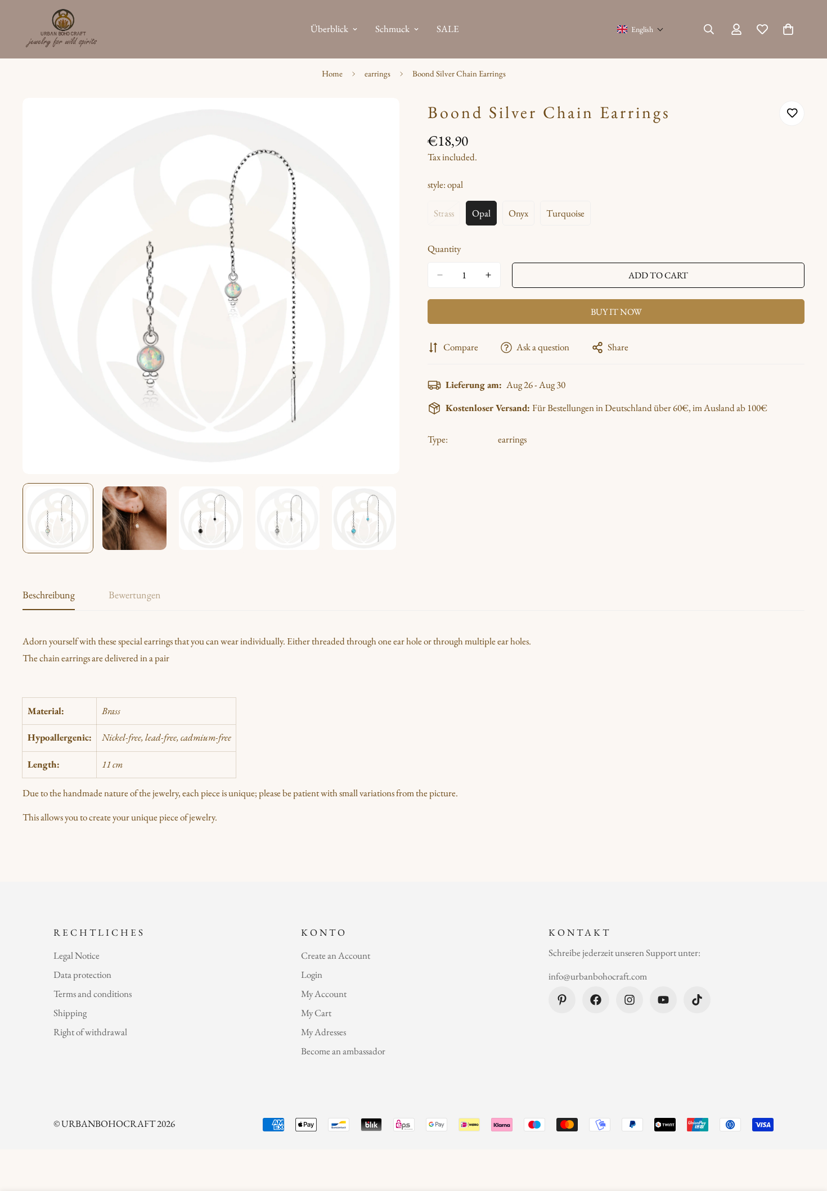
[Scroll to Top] (805, 1130)
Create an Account (335, 955)
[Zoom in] (375, 121)
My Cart (316, 1013)
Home (332, 73)
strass (447, 216)
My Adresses (323, 1032)
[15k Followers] (629, 999)
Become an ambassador (343, 1051)
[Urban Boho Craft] (63, 29)
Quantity (444, 248)
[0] (788, 29)
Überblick (329, 28)
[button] (640, 29)
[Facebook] (595, 999)
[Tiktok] (697, 999)
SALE (448, 28)
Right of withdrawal (90, 1032)
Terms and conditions (92, 993)
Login (311, 974)
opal (484, 216)
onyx (521, 216)
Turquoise (568, 216)
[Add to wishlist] (791, 113)
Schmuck (392, 28)
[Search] (708, 29)
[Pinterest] (562, 999)
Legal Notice (76, 955)
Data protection (82, 974)
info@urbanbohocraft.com (598, 976)
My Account (324, 993)
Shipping (70, 1013)
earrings (377, 73)
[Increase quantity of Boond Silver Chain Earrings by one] (488, 275)
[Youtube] (663, 999)
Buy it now (616, 312)
